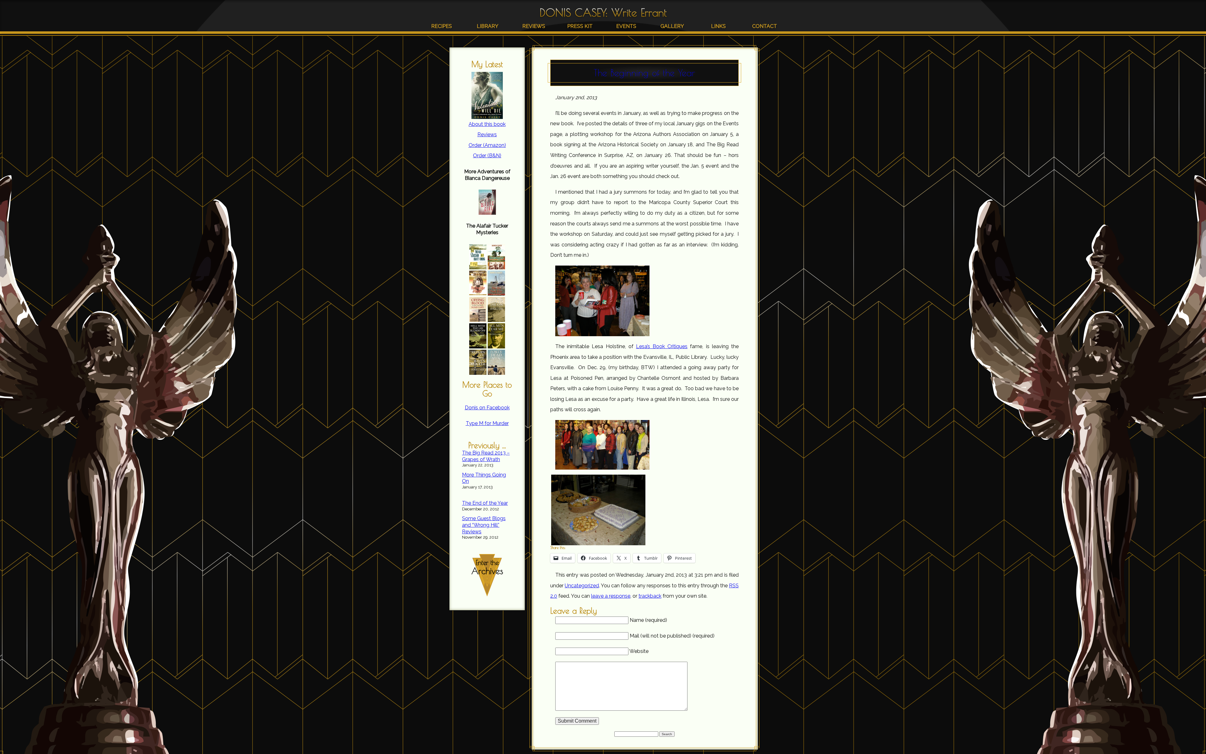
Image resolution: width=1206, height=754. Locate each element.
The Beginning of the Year (644, 72)
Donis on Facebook (487, 408)
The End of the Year (485, 503)
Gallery (672, 26)
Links (718, 26)
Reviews (533, 26)
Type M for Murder (487, 423)
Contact (764, 26)
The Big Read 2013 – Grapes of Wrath (486, 456)
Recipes (441, 26)
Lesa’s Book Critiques (661, 346)
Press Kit (580, 26)
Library (487, 26)
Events (626, 26)
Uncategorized (582, 586)
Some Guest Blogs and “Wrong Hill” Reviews (484, 525)
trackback (649, 596)
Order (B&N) (487, 156)
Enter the (487, 567)
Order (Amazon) (487, 145)
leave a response (610, 596)
